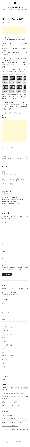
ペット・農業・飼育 (7, 345)
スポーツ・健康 (6, 330)
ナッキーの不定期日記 (15, 7)
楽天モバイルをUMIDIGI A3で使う (10, 405)
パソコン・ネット (8, 147)
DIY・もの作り (5, 312)
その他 (3, 323)
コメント (5, 222)
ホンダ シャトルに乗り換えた (10, 418)
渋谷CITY (4, 363)
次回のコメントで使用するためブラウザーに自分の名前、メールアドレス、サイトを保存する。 (15, 268)
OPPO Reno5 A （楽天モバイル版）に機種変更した (15, 393)
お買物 (3, 319)
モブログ (4, 348)
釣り (3, 370)
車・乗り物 (4, 366)
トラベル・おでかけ (7, 334)
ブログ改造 (4, 341)
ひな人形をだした (6, 158)
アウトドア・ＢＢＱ (7, 327)
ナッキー (13, 22)
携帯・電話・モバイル (7, 355)
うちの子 (4, 316)
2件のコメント (22, 22)
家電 (3, 352)
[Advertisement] (14, 30)
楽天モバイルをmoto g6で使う (9, 402)
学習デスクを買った (22, 158)
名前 (3, 244)
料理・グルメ (5, 359)
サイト (3, 258)
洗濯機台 (4, 415)
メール (3, 251)
